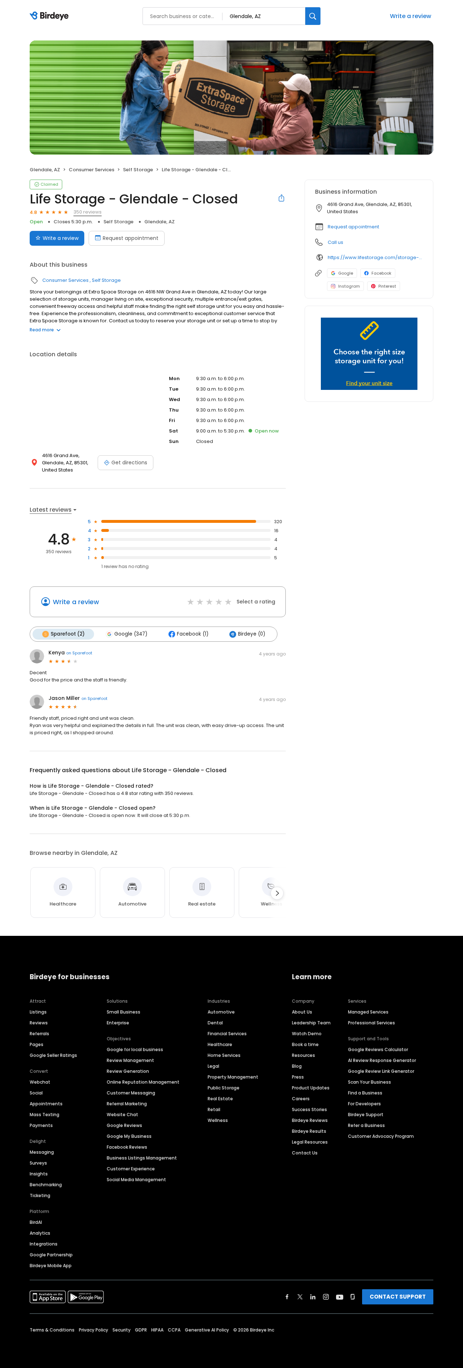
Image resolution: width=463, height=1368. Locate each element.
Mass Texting (44, 1114)
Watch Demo (307, 1034)
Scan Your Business (369, 1082)
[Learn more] (369, 354)
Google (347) (130, 634)
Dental (215, 1023)
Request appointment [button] (353, 226)
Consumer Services (91, 169)
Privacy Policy (93, 1330)
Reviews (39, 1023)
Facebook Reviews (127, 1147)
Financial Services (227, 1034)
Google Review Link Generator (381, 1071)
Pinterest (387, 286)
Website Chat (122, 1114)
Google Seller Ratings (53, 1055)
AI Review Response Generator (382, 1060)
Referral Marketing (127, 1104)
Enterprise (118, 1023)
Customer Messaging (131, 1093)
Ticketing (40, 1195)
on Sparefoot (79, 653)
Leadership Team (311, 1023)
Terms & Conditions (52, 1330)
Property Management (233, 1077)
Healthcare (220, 1044)
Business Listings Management (142, 1158)
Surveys (38, 1163)
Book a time (305, 1044)
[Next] (277, 893)
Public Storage (223, 1088)
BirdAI (36, 1222)
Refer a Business (366, 1125)
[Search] (312, 16)
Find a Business (365, 1093)
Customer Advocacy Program (381, 1136)
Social (36, 1093)
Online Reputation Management (143, 1082)
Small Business (123, 1012)
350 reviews (87, 211)
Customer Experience (131, 1169)
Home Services (224, 1055)
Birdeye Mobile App (51, 1265)
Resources (303, 1055)
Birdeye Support (365, 1114)
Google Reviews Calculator (378, 1049)
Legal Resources (310, 1142)
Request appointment (130, 238)
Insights (39, 1174)
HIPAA (157, 1330)
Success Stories (309, 1109)
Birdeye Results (309, 1131)
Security (121, 1330)
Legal (213, 1066)
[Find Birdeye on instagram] (326, 1296)
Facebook (381, 273)
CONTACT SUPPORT (398, 1296)
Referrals (39, 1034)
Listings (38, 1012)
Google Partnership (51, 1255)
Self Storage (138, 169)
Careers (301, 1099)
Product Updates (311, 1088)
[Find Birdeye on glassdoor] (353, 1296)
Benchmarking (46, 1185)
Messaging (42, 1152)
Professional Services (371, 1023)
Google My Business (129, 1136)
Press (298, 1077)
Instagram (349, 286)
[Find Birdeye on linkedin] (313, 1296)
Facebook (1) (192, 634)
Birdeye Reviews (310, 1120)
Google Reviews (124, 1125)
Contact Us (305, 1153)
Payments (41, 1125)
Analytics (40, 1233)
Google (345, 273)
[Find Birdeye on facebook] (287, 1296)
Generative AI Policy (207, 1330)
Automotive (221, 1012)
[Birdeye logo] (50, 16)
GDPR (141, 1330)
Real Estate (220, 1099)
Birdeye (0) (251, 634)
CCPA (174, 1330)
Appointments (46, 1104)
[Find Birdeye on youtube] (339, 1296)
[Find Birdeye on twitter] (300, 1296)
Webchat (40, 1082)
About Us (302, 1012)
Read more (42, 330)
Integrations (44, 1244)
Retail (214, 1109)
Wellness (218, 1120)
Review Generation (128, 1071)
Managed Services (368, 1012)
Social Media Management (136, 1179)
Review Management (130, 1060)
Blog (297, 1066)
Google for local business (135, 1049)
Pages (36, 1044)
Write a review (410, 16)
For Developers (364, 1104)
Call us (335, 242)
